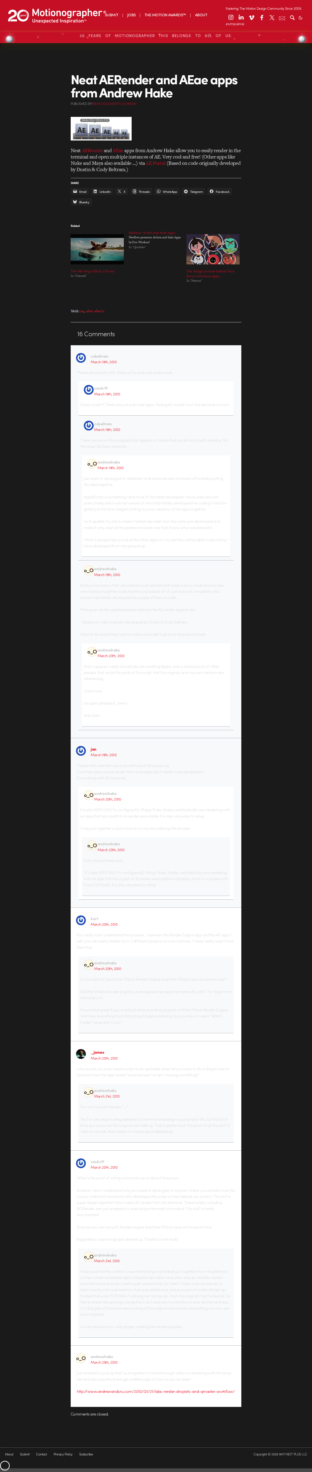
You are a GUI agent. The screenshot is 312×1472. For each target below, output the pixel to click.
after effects (95, 311)
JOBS (131, 15)
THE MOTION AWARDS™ (165, 15)
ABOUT (201, 15)
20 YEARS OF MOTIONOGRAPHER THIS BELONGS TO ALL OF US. (156, 35)
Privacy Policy (63, 1454)
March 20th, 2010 (111, 655)
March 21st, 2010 (106, 1096)
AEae (118, 150)
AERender (92, 150)
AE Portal (155, 163)
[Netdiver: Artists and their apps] (158, 240)
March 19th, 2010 (104, 361)
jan (94, 749)
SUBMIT (111, 15)
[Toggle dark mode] (300, 17)
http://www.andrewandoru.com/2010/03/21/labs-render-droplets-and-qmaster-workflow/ (156, 1391)
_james (97, 1052)
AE (82, 311)
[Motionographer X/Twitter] (271, 17)
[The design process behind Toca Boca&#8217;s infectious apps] (213, 249)
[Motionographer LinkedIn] (241, 17)
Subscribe (86, 1454)
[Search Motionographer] (292, 17)
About (9, 1454)
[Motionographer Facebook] (261, 17)
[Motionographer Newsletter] (282, 17)
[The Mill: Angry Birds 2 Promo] (97, 249)
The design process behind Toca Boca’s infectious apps (210, 273)
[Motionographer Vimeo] (251, 17)
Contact (41, 1454)
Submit (25, 1454)
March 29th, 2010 (104, 1362)
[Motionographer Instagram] (230, 17)
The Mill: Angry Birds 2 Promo (92, 271)
